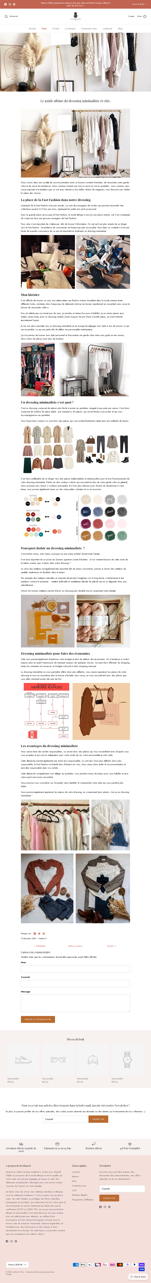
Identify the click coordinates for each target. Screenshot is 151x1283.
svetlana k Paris (19, 1272)
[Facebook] (5, 4)
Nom (23, 962)
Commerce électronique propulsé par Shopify (30, 1273)
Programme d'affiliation (82, 1199)
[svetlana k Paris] (75, 16)
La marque (70, 28)
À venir (55, 28)
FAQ (74, 1181)
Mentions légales (80, 1195)
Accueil (32, 28)
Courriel (25, 977)
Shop (44, 28)
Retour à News (75, 946)
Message (25, 991)
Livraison (76, 1172)
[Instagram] (10, 4)
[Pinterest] (14, 4)
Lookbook (107, 28)
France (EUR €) (138, 4)
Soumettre (98, 1119)
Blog (120, 28)
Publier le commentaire (38, 1019)
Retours (75, 1176)
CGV (74, 1190)
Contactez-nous (89, 28)
